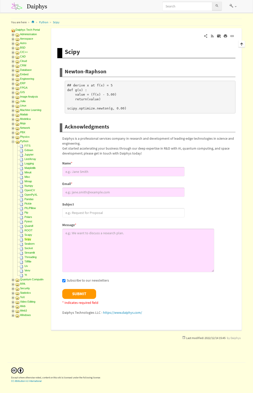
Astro (23, 43)
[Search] (217, 6)
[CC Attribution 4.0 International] (17, 370)
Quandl (28, 225)
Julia (22, 101)
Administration (28, 34)
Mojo (23, 123)
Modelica (25, 118)
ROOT (28, 230)
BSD (22, 47)
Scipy (56, 22)
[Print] (225, 35)
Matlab (24, 114)
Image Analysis (29, 96)
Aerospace (26, 38)
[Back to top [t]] (241, 44)
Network (25, 127)
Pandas (29, 199)
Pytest (28, 221)
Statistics (25, 292)
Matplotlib (30, 167)
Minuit (27, 172)
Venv (27, 270)
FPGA (23, 87)
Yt (25, 274)
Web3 (23, 310)
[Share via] (206, 35)
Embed (24, 74)
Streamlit (29, 252)
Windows (25, 315)
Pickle (28, 203)
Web (22, 306)
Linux (23, 105)
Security (25, 288)
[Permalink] (232, 35)
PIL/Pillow (30, 208)
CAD (23, 56)
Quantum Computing (32, 279)
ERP (22, 83)
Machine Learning (30, 109)
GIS (22, 92)
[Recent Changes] (212, 35)
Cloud (23, 60)
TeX (22, 297)
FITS (27, 145)
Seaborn (29, 243)
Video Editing (27, 301)
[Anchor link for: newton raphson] (109, 71)
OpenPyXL (31, 194)
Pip (26, 212)
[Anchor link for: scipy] (83, 51)
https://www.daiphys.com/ (122, 312)
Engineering (27, 78)
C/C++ (24, 52)
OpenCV (29, 190)
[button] (233, 6)
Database (26, 69)
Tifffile (27, 261)
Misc (27, 176)
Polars (28, 216)
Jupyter (29, 154)
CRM (23, 65)
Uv (26, 265)
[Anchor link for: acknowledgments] (112, 126)
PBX (22, 132)
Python (43, 22)
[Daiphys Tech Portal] (31, 6)
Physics (25, 136)
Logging (29, 163)
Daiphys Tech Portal (28, 29)
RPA (22, 283)
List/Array (30, 158)
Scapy (28, 234)
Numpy (28, 185)
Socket (28, 248)
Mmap (28, 181)
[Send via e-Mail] (219, 35)
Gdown (28, 150)
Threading (30, 257)
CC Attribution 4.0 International (26, 381)
